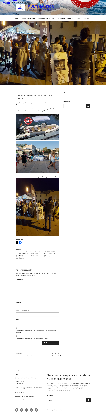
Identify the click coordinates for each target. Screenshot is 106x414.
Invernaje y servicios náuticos (65, 18)
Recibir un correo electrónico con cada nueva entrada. (32, 338)
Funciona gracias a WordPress (55, 410)
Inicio (16, 18)
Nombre (19, 302)
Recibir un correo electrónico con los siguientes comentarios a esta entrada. (36, 331)
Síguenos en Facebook (71, 93)
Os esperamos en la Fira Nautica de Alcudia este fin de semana (22, 253)
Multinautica (40, 6)
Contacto (86, 18)
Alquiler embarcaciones (28, 18)
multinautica (33, 93)
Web (17, 319)
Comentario (20, 279)
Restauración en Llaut (35, 252)
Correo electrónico (22, 311)
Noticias (78, 18)
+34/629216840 (19, 392)
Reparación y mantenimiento (46, 18)
